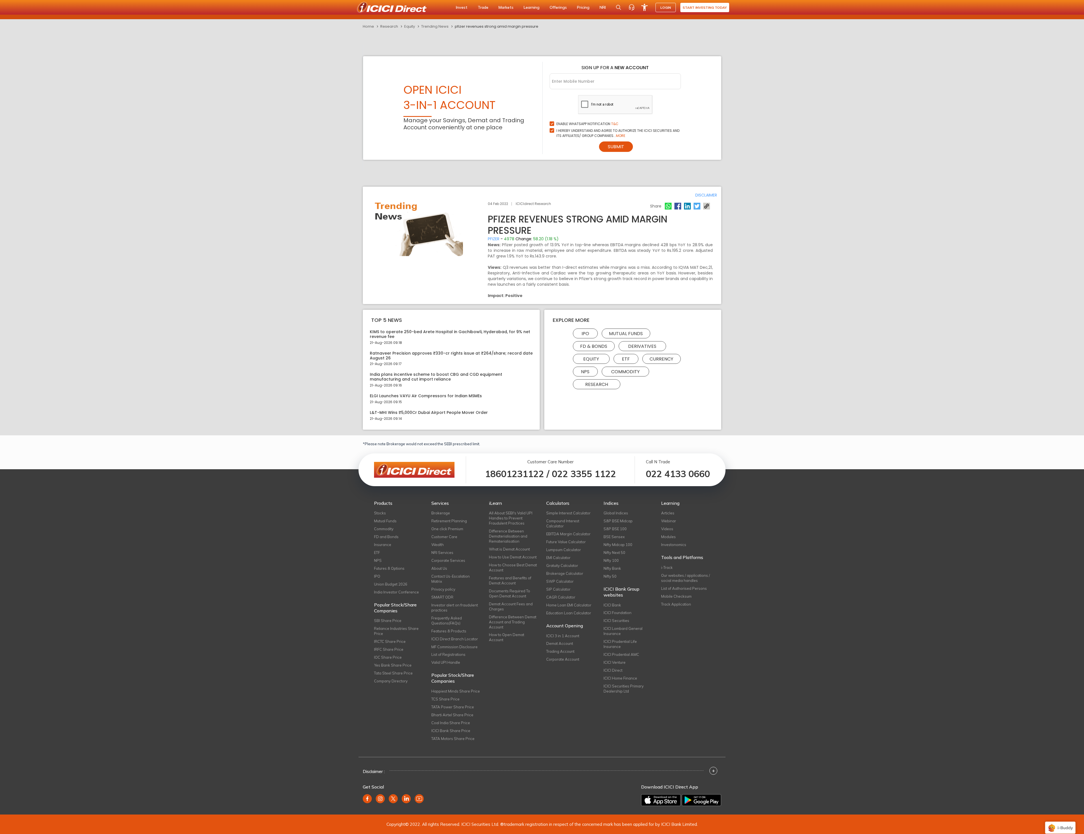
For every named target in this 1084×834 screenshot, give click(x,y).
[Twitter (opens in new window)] (393, 798)
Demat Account (559, 643)
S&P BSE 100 (615, 529)
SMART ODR (442, 597)
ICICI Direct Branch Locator (454, 639)
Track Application (676, 604)
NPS (585, 371)
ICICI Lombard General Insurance (623, 631)
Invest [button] (461, 7)
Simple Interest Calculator (568, 513)
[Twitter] (697, 206)
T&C (615, 123)
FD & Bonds (593, 346)
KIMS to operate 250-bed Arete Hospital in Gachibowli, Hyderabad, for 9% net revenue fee (450, 334)
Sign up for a (615, 67)
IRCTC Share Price (390, 641)
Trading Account (560, 651)
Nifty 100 (611, 560)
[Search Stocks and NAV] (618, 7)
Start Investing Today (705, 7)
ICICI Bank (612, 605)
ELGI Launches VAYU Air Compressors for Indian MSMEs (426, 396)
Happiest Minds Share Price (455, 691)
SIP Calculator (558, 589)
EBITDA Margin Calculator (568, 534)
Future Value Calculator (566, 542)
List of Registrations (448, 654)
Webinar (668, 521)
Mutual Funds (626, 333)
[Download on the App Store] (661, 800)
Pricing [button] (583, 7)
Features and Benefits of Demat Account (510, 580)
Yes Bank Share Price (393, 665)
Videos (667, 529)
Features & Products (448, 631)
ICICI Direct (613, 670)
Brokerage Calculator (564, 573)
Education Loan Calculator (568, 613)
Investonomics (673, 544)
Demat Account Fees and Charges (511, 606)
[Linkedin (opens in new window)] (406, 798)
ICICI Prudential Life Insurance (620, 644)
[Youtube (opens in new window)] (419, 798)
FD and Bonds (386, 536)
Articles (667, 513)
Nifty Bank (612, 568)
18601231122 (514, 473)
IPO (585, 333)
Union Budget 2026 (390, 584)
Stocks (380, 513)
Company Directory (391, 681)
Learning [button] (531, 7)
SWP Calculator (560, 581)
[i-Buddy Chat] (1060, 824)
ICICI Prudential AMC (621, 654)
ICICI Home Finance (620, 678)
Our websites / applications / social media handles (685, 578)
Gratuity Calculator (562, 565)
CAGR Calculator (560, 597)
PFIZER (493, 239)
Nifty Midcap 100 (618, 544)
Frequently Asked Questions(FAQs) (446, 620)
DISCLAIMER (706, 195)
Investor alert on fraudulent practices (454, 607)
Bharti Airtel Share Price (452, 715)
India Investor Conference (396, 592)
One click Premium (447, 529)
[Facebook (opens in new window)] (367, 798)
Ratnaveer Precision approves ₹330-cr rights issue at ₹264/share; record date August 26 (451, 356)
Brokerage (440, 513)
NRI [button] (603, 7)
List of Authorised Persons (684, 588)
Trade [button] (483, 7)
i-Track (667, 567)
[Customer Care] (631, 7)
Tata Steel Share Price (393, 673)
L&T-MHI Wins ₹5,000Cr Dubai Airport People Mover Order (429, 412)
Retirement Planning (449, 521)
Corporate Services (448, 560)
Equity (409, 26)
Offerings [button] (558, 7)
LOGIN (665, 7)
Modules (668, 536)
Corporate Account (562, 659)
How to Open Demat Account (506, 637)
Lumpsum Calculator (563, 549)
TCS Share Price (445, 699)
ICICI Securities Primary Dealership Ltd (624, 688)
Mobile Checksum (676, 596)
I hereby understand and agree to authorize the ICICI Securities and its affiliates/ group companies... (617, 133)
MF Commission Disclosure (454, 647)
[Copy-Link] (706, 206)
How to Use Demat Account (513, 557)
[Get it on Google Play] (701, 800)
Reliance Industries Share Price (396, 631)
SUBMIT (616, 146)
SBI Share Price (387, 620)
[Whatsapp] (668, 206)
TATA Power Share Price (452, 707)
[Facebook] (677, 206)
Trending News (435, 26)
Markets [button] (506, 7)
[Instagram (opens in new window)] (380, 798)
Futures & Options (389, 568)
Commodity (625, 371)
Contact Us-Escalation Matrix (450, 579)
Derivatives (642, 346)
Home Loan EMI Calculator (568, 605)
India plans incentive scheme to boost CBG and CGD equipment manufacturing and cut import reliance (436, 377)
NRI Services (442, 552)
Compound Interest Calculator (562, 523)
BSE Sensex (614, 536)
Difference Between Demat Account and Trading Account (512, 622)
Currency (661, 359)
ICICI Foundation (617, 612)
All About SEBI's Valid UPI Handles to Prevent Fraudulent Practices (510, 518)
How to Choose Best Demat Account (513, 567)
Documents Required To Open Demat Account (509, 593)
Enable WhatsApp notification (587, 123)
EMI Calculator (558, 557)
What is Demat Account (509, 549)
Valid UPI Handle (445, 662)
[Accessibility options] (644, 7)
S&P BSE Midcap (618, 521)
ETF (626, 359)
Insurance (382, 544)
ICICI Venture (615, 662)
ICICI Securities (616, 620)
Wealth (437, 544)
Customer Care (444, 536)
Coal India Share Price (450, 723)
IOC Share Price (388, 657)
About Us (439, 568)
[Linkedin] (687, 206)
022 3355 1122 (584, 473)
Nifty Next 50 (614, 552)
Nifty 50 (610, 576)
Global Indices (616, 513)
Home (368, 26)
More (620, 135)
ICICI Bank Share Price (450, 730)
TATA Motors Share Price (453, 738)
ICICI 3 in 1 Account (562, 636)
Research (389, 26)
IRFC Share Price (388, 649)
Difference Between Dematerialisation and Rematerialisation (508, 536)
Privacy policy (443, 589)
